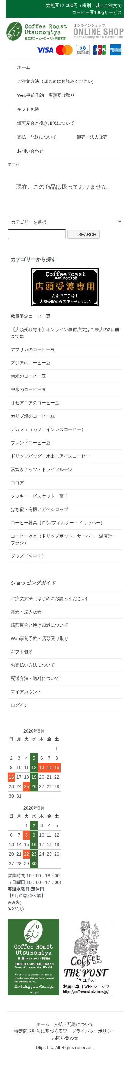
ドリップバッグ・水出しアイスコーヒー (50, 456)
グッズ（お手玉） (28, 555)
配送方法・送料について (35, 678)
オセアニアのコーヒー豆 (35, 402)
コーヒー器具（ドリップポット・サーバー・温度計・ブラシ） (64, 539)
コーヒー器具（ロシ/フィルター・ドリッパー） (58, 522)
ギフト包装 (28, 109)
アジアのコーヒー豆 (30, 362)
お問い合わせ (30, 150)
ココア (17, 482)
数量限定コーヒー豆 (30, 316)
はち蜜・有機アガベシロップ (39, 509)
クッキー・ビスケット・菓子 (39, 496)
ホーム (23, 67)
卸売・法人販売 (92, 137)
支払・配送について (37, 137)
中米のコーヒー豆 (28, 389)
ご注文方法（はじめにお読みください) (55, 81)
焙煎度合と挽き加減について (45, 123)
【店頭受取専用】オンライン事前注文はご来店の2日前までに (65, 333)
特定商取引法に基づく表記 (40, 1031)
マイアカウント (26, 691)
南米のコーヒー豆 (28, 376)
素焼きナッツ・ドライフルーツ (42, 469)
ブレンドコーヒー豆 (30, 442)
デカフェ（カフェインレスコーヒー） (48, 429)
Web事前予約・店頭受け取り (46, 95)
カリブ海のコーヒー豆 (33, 416)
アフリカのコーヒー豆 (33, 349)
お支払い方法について (33, 665)
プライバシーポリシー (94, 1031)
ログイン (19, 705)
